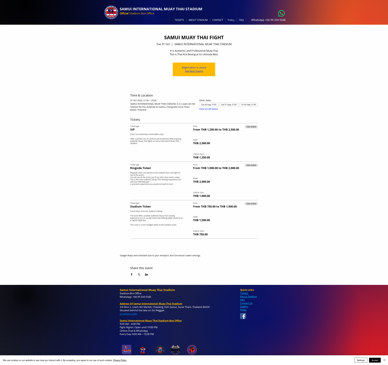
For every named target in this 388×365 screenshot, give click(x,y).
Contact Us (246, 303)
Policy (243, 310)
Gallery (244, 306)
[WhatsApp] (281, 13)
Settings (361, 360)
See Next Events (194, 71)
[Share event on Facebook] (131, 274)
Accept (375, 360)
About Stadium (248, 296)
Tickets (244, 293)
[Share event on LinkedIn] (146, 274)
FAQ (242, 300)
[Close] (384, 360)
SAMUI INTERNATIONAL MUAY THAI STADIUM (161, 8)
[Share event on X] (139, 274)
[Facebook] (243, 316)
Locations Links (128, 313)
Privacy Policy (119, 360)
